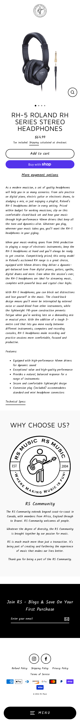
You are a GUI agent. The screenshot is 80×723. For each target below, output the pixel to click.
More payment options (40, 175)
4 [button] (45, 106)
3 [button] (42, 106)
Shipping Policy (40, 668)
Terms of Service (39, 674)
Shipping (34, 143)
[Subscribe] (66, 619)
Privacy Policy (60, 668)
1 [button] (36, 106)
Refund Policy (19, 668)
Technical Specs (15, 402)
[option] (40, 62)
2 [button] (39, 106)
